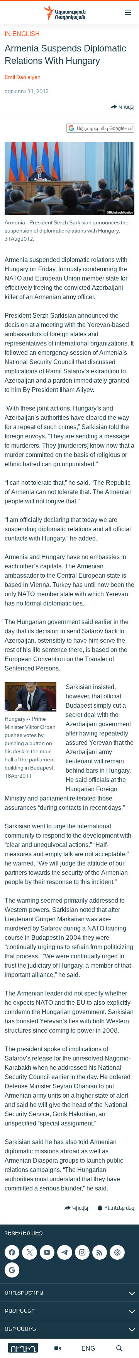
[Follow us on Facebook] (12, 1252)
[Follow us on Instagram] (82, 1252)
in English (22, 33)
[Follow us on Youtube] (47, 1252)
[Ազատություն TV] (57, 1348)
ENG (88, 1348)
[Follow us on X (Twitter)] (29, 1252)
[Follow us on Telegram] (64, 1252)
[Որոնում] (119, 1348)
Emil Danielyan (23, 77)
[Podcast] (117, 1252)
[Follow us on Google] (12, 1269)
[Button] (122, 106)
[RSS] (99, 1252)
